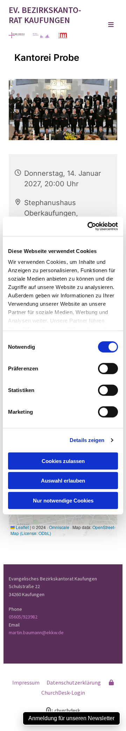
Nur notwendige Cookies (63, 500)
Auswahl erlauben (63, 481)
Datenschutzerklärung (74, 682)
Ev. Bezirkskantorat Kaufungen (45, 15)
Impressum (26, 682)
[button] (105, 25)
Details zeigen (87, 440)
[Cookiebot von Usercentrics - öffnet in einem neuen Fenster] (89, 226)
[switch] (108, 368)
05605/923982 (23, 617)
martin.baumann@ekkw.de (36, 632)
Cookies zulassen (63, 461)
